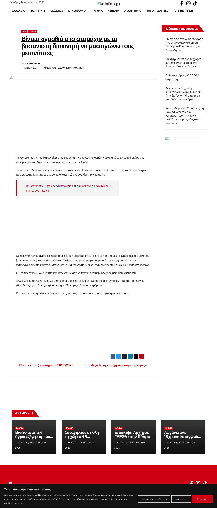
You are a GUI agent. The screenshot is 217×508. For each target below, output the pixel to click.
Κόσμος (56, 11)
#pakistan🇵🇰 (68, 186)
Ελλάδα (18, 11)
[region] (108, 496)
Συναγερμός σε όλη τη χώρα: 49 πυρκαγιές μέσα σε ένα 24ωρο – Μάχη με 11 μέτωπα (183, 63)
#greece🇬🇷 (54, 186)
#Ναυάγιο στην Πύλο (73, 67)
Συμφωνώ (202, 499)
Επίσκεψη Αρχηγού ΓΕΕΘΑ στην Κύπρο (132, 434)
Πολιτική (37, 11)
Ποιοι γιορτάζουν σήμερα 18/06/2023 (46, 365)
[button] (207, 10)
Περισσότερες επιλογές (152, 499)
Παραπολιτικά (158, 11)
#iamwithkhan (100, 186)
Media (114, 11)
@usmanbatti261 (36, 186)
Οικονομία (77, 11)
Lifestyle (183, 11)
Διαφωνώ (181, 499)
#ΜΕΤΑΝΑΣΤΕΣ (52, 67)
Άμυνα (97, 11)
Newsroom (33, 63)
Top (24, 31)
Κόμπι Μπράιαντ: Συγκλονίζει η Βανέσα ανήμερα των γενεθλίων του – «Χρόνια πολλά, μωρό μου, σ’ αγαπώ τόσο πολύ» (184, 116)
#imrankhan (84, 186)
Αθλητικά (132, 11)
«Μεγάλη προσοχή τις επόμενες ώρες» (118, 365)
